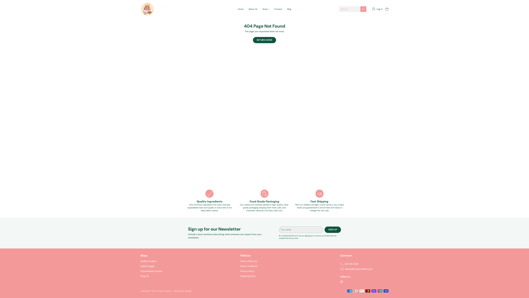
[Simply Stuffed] (158, 9)
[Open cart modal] (387, 9)
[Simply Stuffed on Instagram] (341, 282)
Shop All (145, 276)
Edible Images (148, 266)
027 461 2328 (351, 264)
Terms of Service (248, 261)
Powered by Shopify (183, 291)
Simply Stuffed (164, 291)
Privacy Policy (247, 271)
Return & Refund (248, 266)
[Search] (363, 9)
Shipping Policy (248, 276)
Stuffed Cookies (148, 261)
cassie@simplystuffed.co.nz (359, 269)
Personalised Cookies (151, 271)
